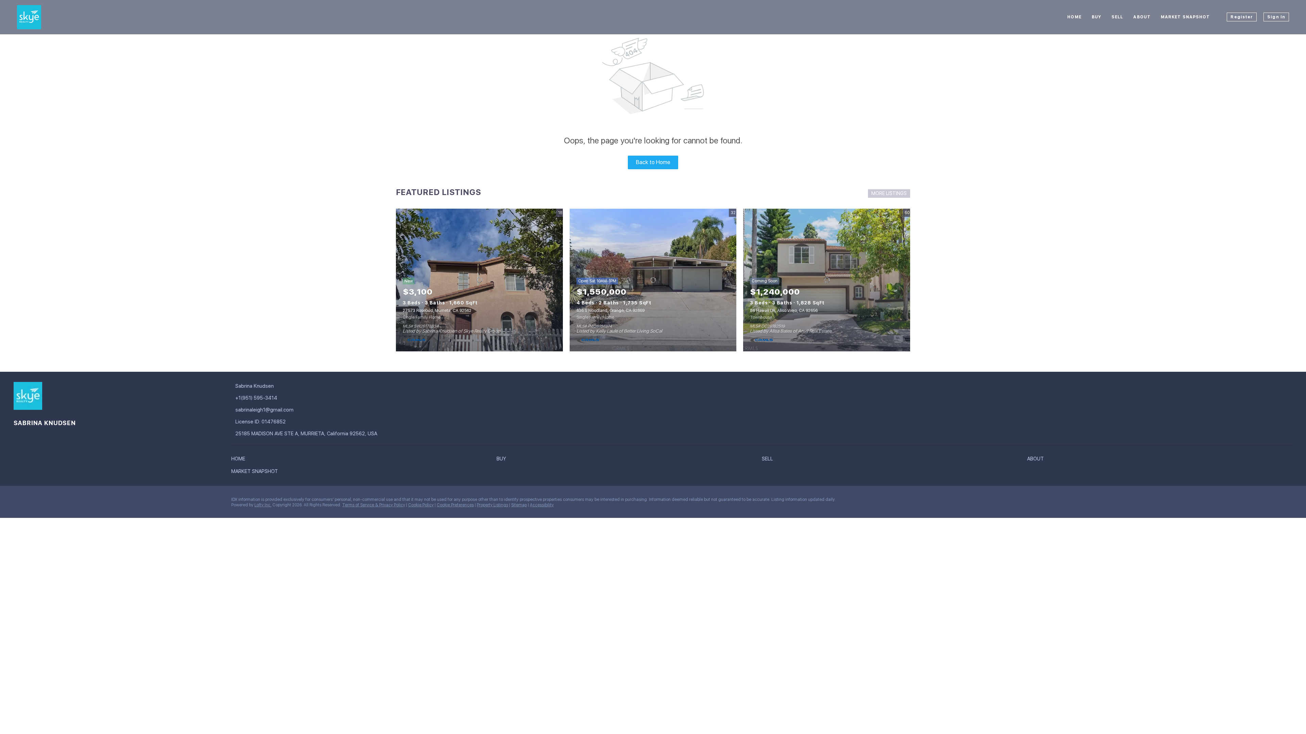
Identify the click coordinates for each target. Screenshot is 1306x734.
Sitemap (519, 505)
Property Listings (492, 505)
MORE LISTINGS (889, 193)
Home (1074, 17)
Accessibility (542, 505)
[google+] (32, 501)
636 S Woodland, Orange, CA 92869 (610, 310)
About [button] (1142, 17)
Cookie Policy (421, 505)
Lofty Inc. (262, 505)
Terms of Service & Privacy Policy (373, 505)
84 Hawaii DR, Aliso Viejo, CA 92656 (784, 310)
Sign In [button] (1276, 17)
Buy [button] (1096, 17)
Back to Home (653, 162)
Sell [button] (1117, 17)
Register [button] (1241, 17)
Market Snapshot (1185, 17)
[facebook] (19, 501)
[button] (240, 460)
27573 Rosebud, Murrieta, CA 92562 (437, 310)
